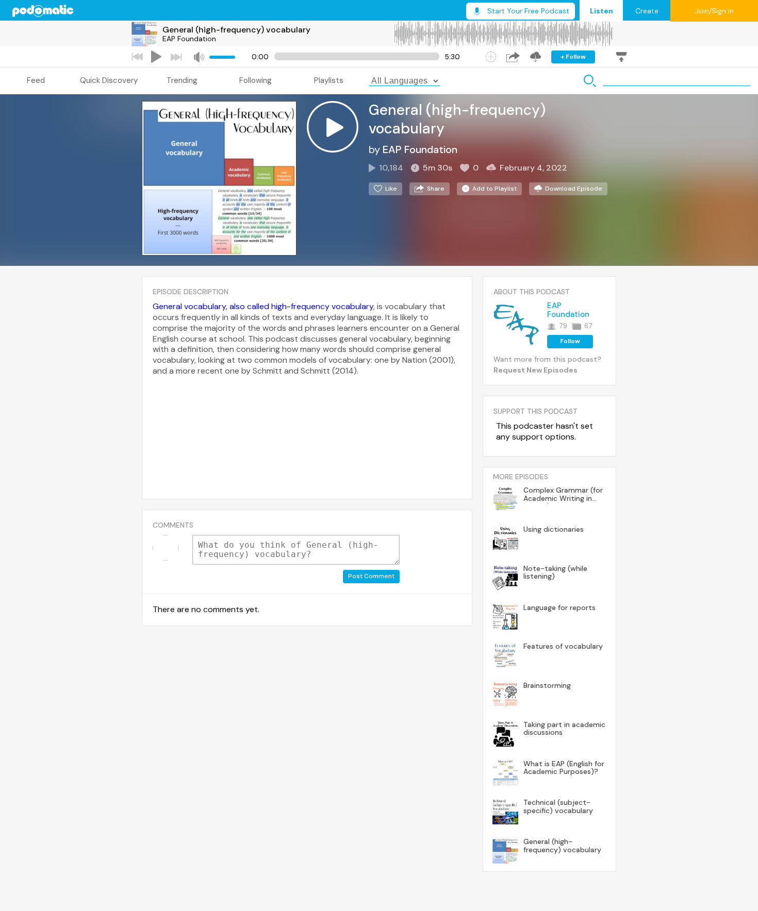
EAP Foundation (189, 38)
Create (646, 10)
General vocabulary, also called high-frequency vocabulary (263, 306)
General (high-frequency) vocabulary (236, 29)
